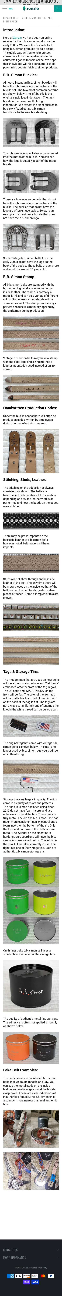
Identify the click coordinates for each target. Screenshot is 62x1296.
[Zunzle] (31, 8)
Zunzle (17, 37)
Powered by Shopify (38, 1268)
